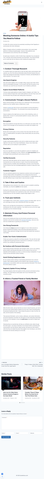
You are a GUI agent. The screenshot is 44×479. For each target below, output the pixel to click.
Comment (4, 417)
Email (17, 433)
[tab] (19, 402)
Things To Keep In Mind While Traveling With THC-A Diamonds (34, 364)
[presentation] (11, 383)
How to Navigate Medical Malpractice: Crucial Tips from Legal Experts (10, 364)
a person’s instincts (24, 200)
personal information (26, 220)
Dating (4, 33)
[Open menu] (42, 2)
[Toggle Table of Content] (15, 63)
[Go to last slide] (3, 389)
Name (3, 433)
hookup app (10, 107)
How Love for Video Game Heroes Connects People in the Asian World (10, 394)
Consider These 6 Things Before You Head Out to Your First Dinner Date (32, 394)
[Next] (41, 389)
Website (32, 433)
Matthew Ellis (6, 41)
